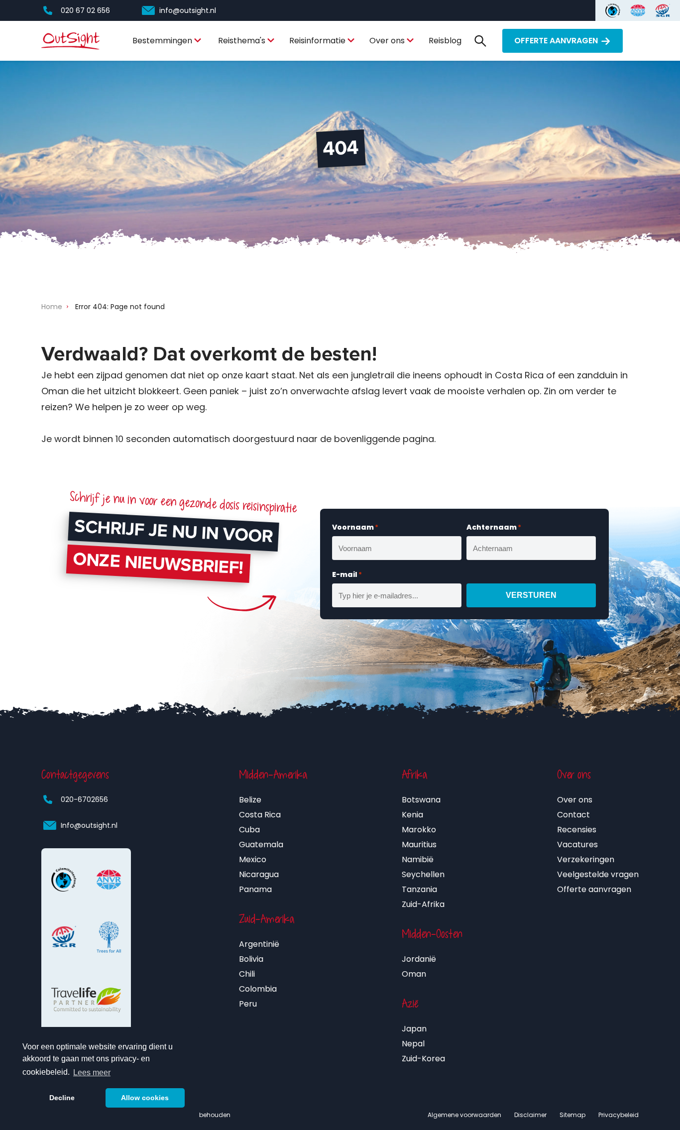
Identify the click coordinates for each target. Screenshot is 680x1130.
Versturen (531, 595)
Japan (414, 1028)
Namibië (418, 859)
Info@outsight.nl (89, 825)
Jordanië (419, 959)
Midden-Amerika (273, 774)
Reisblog (445, 40)
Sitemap (572, 1115)
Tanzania (419, 889)
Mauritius (419, 844)
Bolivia (251, 959)
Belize (250, 799)
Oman (414, 974)
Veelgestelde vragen (598, 874)
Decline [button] (62, 1098)
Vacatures (577, 844)
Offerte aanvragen (556, 40)
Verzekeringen (585, 859)
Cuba (249, 829)
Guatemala (261, 844)
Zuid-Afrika (423, 904)
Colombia (258, 989)
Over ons (387, 40)
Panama (255, 889)
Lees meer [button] (92, 1072)
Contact (573, 814)
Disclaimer (530, 1115)
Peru (248, 1004)
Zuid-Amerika (266, 918)
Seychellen (423, 874)
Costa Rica (260, 814)
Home (51, 307)
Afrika (414, 774)
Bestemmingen (162, 40)
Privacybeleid (618, 1115)
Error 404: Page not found (120, 307)
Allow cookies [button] (145, 1098)
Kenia (412, 814)
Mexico (252, 859)
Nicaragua (259, 874)
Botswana (421, 799)
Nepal (413, 1043)
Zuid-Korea (423, 1058)
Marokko (419, 829)
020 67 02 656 (85, 10)
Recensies (576, 829)
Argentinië (259, 944)
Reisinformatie (317, 40)
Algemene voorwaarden (464, 1115)
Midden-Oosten (432, 933)
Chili (247, 974)
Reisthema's (241, 40)
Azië (410, 1003)
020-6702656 (84, 799)
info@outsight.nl (187, 10)
